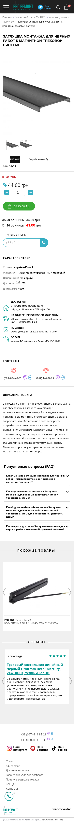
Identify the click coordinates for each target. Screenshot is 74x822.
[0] (66, 7)
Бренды (11, 784)
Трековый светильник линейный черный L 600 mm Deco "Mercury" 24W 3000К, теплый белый (35, 669)
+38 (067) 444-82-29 (33, 734)
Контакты (12, 788)
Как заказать (13, 766)
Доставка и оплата (17, 770)
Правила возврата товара (22, 779)
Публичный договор (52, 819)
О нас (9, 761)
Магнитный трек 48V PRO (30, 17)
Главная (7, 17)
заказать (22, 206)
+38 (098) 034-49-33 (33, 740)
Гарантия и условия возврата (24, 775)
